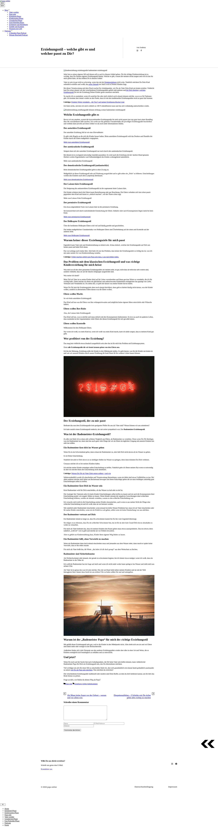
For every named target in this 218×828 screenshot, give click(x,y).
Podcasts (8, 31)
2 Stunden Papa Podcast (17, 33)
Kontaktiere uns (46, 769)
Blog (6, 10)
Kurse (7, 825)
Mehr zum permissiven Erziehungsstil (77, 217)
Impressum (172, 787)
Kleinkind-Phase (15, 16)
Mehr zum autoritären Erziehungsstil (77, 142)
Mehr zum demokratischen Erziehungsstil (78, 179)
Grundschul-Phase (15, 20)
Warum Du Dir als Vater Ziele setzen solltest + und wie (91, 473)
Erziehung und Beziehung (18, 25)
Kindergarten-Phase (16, 18)
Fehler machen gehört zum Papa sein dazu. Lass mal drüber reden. (95, 257)
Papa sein (12, 14)
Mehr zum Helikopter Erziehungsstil (77, 235)
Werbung (162, 787)
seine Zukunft (93, 84)
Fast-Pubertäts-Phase (16, 22)
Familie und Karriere (16, 27)
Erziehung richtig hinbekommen (68, 59)
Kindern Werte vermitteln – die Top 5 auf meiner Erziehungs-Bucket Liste (97, 102)
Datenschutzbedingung (144, 787)
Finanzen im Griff (15, 29)
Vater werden (14, 12)
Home (7, 809)
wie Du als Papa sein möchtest (81, 670)
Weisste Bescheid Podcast (18, 35)
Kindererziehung (111, 82)
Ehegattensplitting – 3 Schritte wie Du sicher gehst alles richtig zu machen (132, 696)
